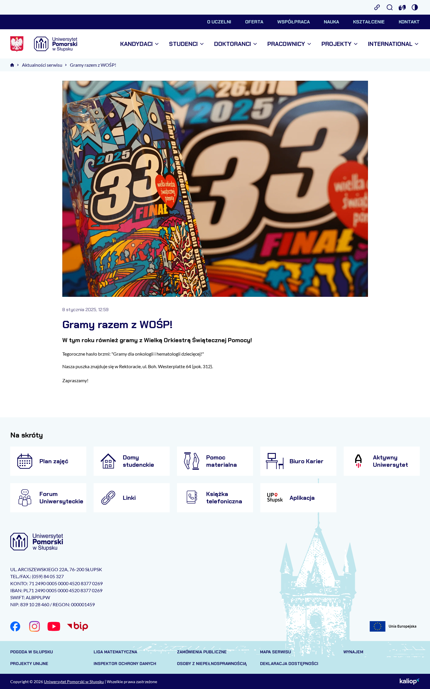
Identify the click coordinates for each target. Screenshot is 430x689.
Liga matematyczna (115, 651)
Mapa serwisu (275, 651)
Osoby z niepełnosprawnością (212, 663)
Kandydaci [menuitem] (136, 44)
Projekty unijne (29, 663)
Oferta (254, 22)
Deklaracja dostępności (289, 663)
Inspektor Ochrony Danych (125, 663)
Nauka (331, 22)
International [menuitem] (390, 44)
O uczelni (219, 22)
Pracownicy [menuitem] (286, 44)
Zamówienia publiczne (202, 651)
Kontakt (409, 22)
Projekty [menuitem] (336, 44)
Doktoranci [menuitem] (232, 44)
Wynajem (353, 651)
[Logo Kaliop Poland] (410, 681)
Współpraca (293, 22)
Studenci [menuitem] (183, 44)
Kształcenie (369, 22)
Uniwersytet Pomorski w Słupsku (74, 681)
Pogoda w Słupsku (31, 651)
